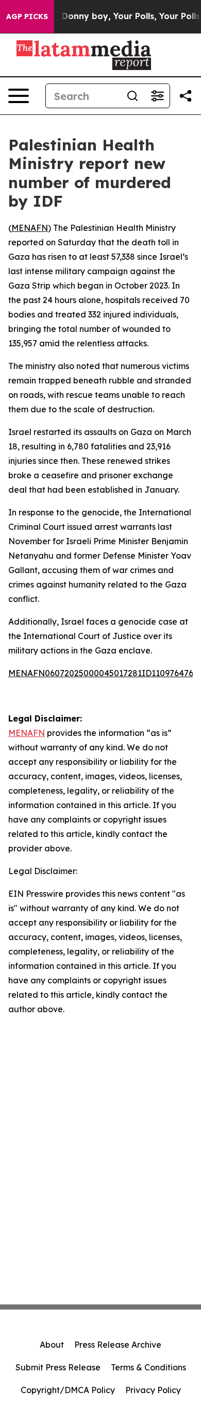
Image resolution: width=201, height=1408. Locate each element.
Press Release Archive (117, 1344)
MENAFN (29, 228)
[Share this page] (185, 96)
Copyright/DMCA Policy (68, 1390)
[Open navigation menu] (18, 96)
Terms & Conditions (148, 1367)
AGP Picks (27, 16)
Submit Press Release (57, 1367)
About (52, 1344)
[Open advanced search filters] (157, 96)
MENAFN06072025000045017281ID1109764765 (103, 673)
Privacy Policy (153, 1390)
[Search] (132, 96)
